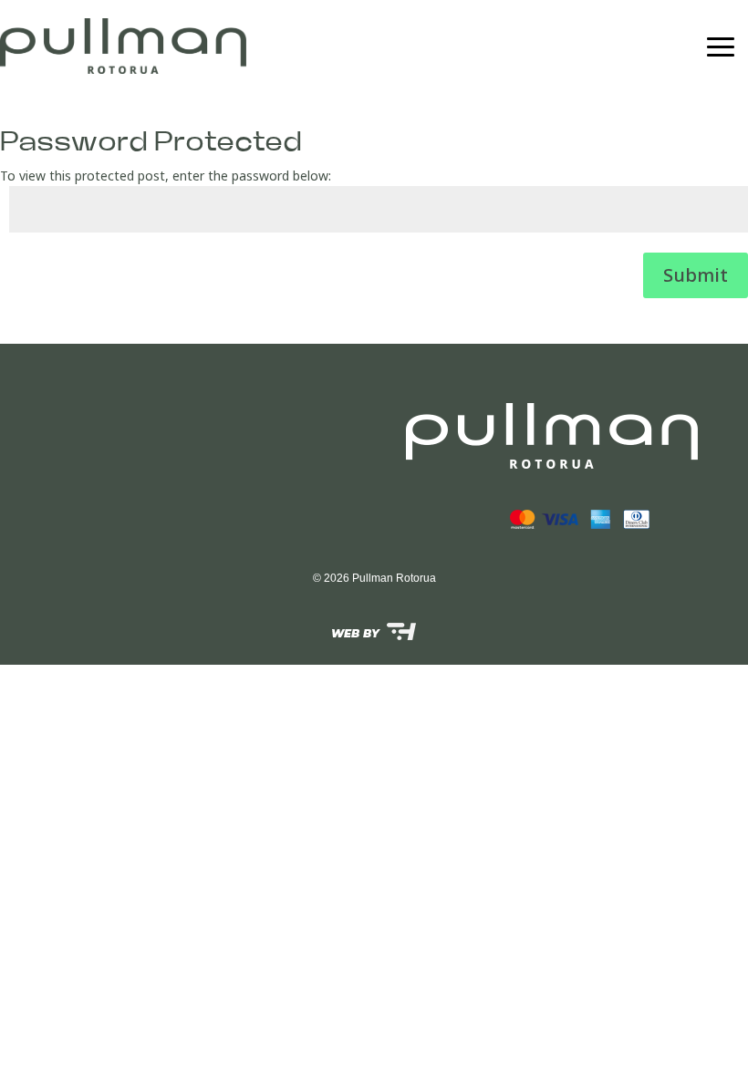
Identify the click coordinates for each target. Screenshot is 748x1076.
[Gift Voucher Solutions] (374, 631)
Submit (695, 275)
